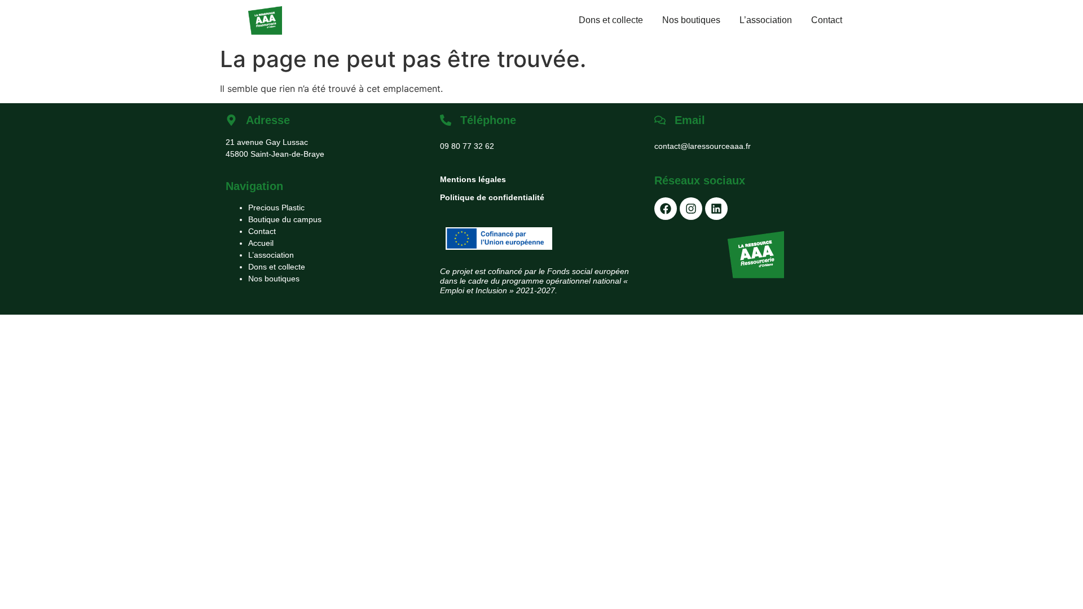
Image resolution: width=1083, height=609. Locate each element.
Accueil (261, 243)
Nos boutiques (691, 20)
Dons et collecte (611, 20)
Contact (826, 20)
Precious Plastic (276, 207)
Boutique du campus (285, 219)
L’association (765, 20)
